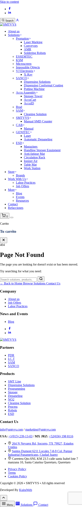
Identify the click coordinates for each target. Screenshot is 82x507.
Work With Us (17, 179)
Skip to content (9, 1)
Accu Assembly (26, 92)
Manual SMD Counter (38, 121)
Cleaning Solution (35, 114)
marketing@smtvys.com (40, 429)
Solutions (14, 35)
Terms (12, 472)
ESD (19, 143)
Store (11, 171)
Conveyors (31, 45)
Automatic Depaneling (38, 139)
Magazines (30, 146)
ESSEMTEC (24, 56)
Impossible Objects (28, 67)
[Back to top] (3, 498)
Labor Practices (25, 182)
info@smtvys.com (11, 429)
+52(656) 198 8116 (61, 436)
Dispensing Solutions (37, 81)
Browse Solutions (34, 283)
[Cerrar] (3, 240)
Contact (13, 204)
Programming (16, 388)
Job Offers (22, 186)
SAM (19, 110)
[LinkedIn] (9, 13)
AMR (27, 49)
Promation (22, 38)
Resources (22, 200)
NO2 (11, 399)
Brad (19, 107)
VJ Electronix (24, 71)
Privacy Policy (17, 469)
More (11, 189)
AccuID (29, 103)
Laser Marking (33, 42)
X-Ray (28, 74)
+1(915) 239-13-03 (20, 436)
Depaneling (15, 396)
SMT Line (14, 381)
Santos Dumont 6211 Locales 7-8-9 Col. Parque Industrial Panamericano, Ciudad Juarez (40, 452)
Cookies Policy (17, 476)
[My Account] (17, 20)
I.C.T (11, 359)
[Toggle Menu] (11, 217)
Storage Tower (33, 96)
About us (14, 31)
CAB (19, 125)
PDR (11, 355)
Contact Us (53, 283)
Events (20, 197)
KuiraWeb (25, 490)
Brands (20, 175)
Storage (13, 392)
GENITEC (23, 132)
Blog (19, 193)
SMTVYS (22, 117)
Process (13, 406)
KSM (19, 60)
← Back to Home (11, 283)
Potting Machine (34, 89)
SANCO (21, 78)
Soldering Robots (35, 53)
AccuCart (30, 99)
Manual (28, 128)
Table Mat (30, 164)
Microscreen (23, 63)
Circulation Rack (34, 157)
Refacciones (15, 207)
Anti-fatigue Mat (34, 153)
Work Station (32, 168)
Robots (12, 410)
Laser (27, 135)
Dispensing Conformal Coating (43, 85)
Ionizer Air (30, 161)
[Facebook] (9, 9)
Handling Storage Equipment (42, 150)
